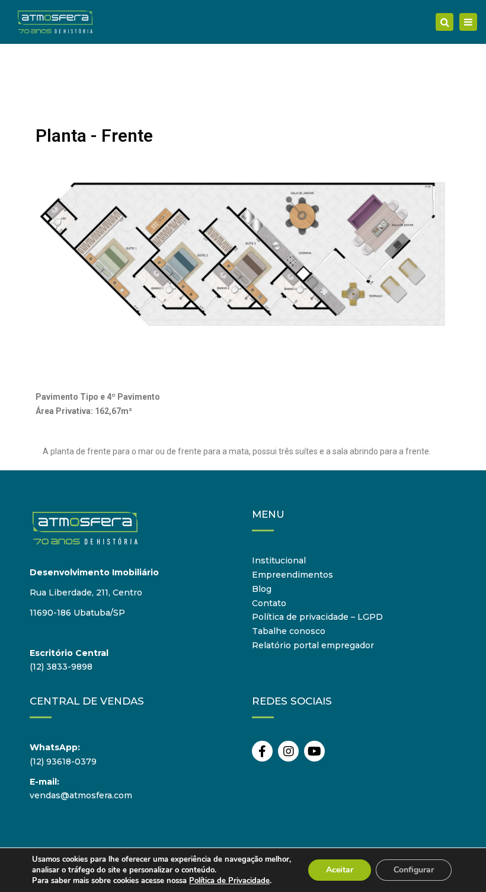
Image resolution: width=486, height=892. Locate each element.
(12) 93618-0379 (63, 761)
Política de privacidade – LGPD (317, 616)
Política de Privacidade (229, 880)
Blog (261, 589)
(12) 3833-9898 (61, 666)
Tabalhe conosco (288, 631)
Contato (269, 603)
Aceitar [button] (339, 869)
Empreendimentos (292, 574)
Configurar (414, 869)
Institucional (279, 560)
